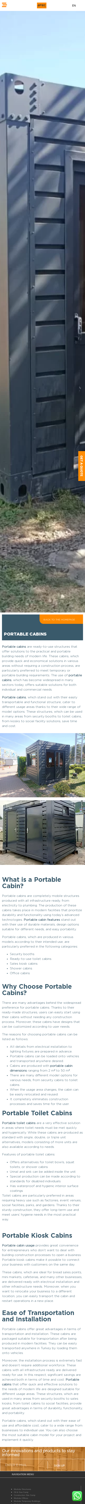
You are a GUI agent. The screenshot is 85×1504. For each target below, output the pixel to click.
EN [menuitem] (74, 5)
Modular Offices (21, 1498)
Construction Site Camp (24, 1495)
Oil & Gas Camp (21, 1492)
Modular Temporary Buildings (27, 1501)
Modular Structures (22, 1489)
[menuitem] (74, 5)
